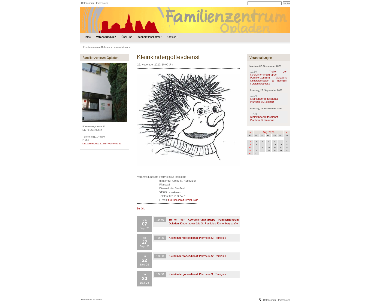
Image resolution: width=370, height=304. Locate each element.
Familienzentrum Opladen (96, 47)
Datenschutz (87, 3)
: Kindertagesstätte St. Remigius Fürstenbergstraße (268, 77)
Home (87, 37)
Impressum (102, 3)
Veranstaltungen (106, 37)
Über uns (126, 37)
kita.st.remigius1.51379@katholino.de (101, 143)
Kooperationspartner (149, 37)
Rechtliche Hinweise (91, 299)
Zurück (141, 208)
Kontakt (171, 37)
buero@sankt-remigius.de (183, 200)
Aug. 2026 (269, 132)
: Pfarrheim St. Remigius (197, 237)
